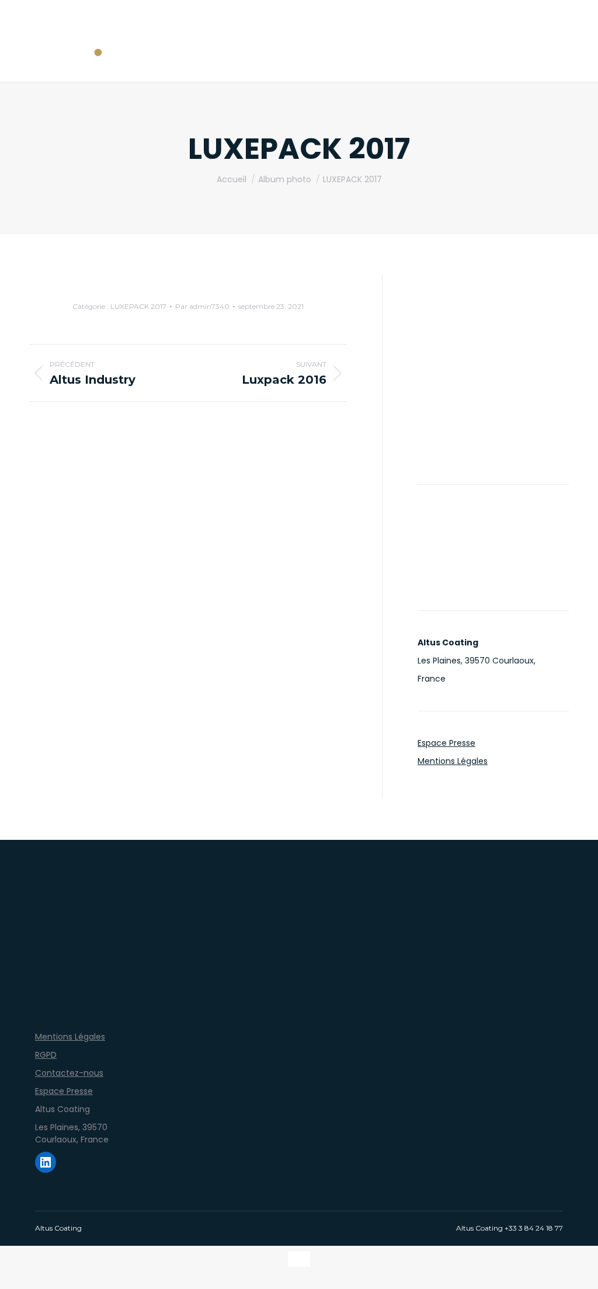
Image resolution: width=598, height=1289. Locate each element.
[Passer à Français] (299, 1259)
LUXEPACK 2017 (138, 306)
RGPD (46, 1055)
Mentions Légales (453, 761)
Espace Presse (446, 743)
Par (202, 306)
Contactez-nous (69, 1073)
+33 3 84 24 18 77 (534, 1228)
